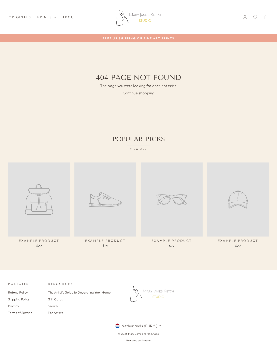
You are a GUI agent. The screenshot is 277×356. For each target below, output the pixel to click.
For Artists (55, 313)
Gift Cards (55, 299)
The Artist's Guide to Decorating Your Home (79, 292)
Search (53, 306)
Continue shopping (139, 93)
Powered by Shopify (138, 340)
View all (138, 148)
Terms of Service (20, 313)
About (69, 17)
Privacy (13, 306)
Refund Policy (18, 292)
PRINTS (45, 17)
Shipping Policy (19, 299)
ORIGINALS (20, 17)
